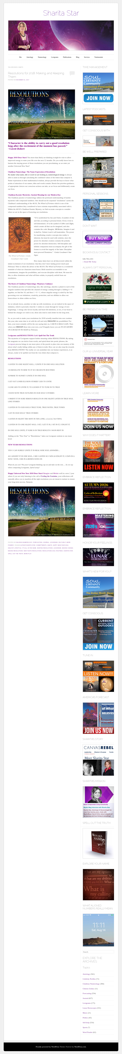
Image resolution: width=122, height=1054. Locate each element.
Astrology (29, 57)
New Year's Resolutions (33, 550)
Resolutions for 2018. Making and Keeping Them (36, 74)
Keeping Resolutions (45, 548)
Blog (77, 57)
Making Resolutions (15, 550)
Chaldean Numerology (23, 542)
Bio (20, 57)
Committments (41, 545)
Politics (85, 1018)
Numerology (42, 57)
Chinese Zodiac (88, 989)
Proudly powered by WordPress (47, 1047)
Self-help (62, 542)
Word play (28, 553)
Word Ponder (87, 1032)
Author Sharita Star (27, 545)
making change (67, 548)
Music (85, 1013)
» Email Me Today (89, 262)
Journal (46, 542)
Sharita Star (61, 13)
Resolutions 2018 (48, 550)
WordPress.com (80, 1047)
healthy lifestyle (14, 548)
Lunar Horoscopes (89, 1008)
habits (49, 545)
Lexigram (12, 344)
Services (87, 57)
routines (59, 550)
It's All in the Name (29, 548)
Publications (67, 57)
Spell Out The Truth (15, 553)
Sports (85, 1027)
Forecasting (37, 542)
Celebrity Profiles (89, 979)
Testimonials (98, 57)
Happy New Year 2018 (60, 545)
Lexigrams (54, 57)
